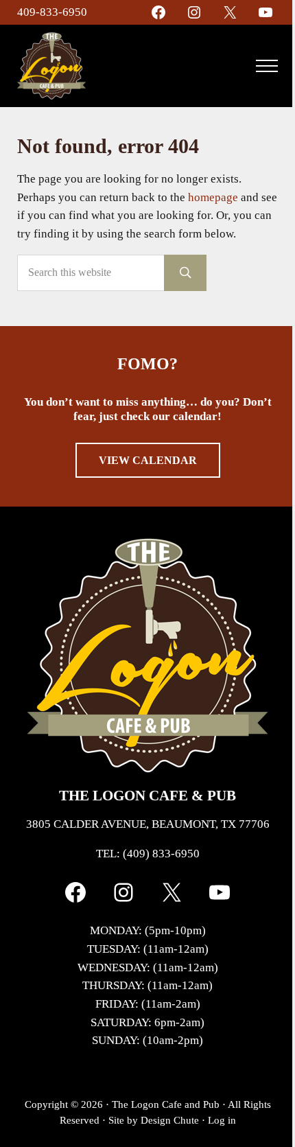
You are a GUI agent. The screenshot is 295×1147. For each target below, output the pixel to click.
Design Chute (170, 1120)
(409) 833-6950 (161, 853)
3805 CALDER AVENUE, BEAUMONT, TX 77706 (148, 824)
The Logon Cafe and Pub (166, 1104)
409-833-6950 (52, 12)
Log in (222, 1120)
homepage (213, 197)
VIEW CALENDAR (148, 460)
